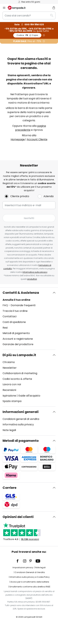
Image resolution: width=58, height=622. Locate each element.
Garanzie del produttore (18, 344)
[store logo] (18, 8)
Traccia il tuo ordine (15, 311)
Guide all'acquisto (29, 395)
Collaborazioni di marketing (20, 373)
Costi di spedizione (14, 322)
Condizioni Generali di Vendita (30, 572)
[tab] (29, 318)
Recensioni (9, 390)
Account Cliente (37, 139)
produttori (32, 279)
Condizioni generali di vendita (21, 419)
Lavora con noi (12, 384)
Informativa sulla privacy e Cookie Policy (30, 577)
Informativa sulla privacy (35, 272)
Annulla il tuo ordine (16, 300)
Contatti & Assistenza (21, 292)
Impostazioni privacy (23, 567)
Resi (5, 328)
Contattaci (9, 316)
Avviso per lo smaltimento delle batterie (29, 581)
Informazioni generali (21, 412)
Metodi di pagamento (16, 333)
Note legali (9, 430)
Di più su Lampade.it (19, 355)
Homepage (18, 139)
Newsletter (10, 368)
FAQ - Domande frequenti (19, 305)
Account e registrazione (18, 339)
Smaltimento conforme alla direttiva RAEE (29, 586)
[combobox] (29, 15)
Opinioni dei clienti (18, 517)
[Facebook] (20, 561)
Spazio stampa (12, 401)
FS (27, 35)
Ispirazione (9, 395)
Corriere (9, 487)
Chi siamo (9, 362)
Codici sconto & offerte (17, 379)
